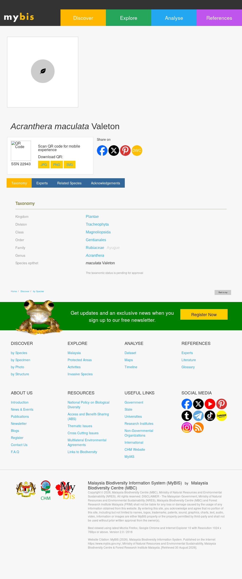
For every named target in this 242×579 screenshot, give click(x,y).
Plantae (92, 217)
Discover (25, 291)
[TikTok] (210, 415)
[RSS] (198, 427)
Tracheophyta (97, 224)
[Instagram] (187, 427)
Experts (42, 183)
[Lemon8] (221, 415)
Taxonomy (19, 183)
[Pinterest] (221, 404)
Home (14, 291)
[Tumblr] (187, 415)
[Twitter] (198, 404)
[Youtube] (210, 404)
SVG (69, 164)
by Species (38, 291)
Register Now (204, 314)
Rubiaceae (103, 248)
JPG (44, 164)
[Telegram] (198, 415)
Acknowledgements (105, 183)
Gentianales (96, 240)
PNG (56, 164)
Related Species (69, 183)
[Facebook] (187, 404)
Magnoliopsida (98, 232)
